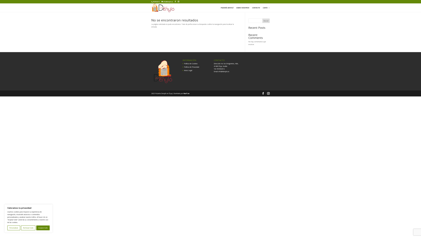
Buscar (266, 21)
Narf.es (186, 93)
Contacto (256, 8)
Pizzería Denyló (227, 8)
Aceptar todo (43, 228)
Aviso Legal (188, 70)
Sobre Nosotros (242, 8)
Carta (265, 8)
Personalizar (13, 228)
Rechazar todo (28, 228)
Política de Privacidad (191, 67)
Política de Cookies (191, 64)
